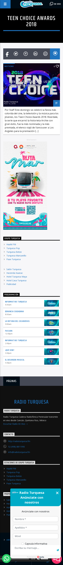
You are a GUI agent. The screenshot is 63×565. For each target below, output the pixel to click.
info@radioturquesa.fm (19, 452)
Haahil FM (11, 244)
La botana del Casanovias (17, 321)
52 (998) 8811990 (16, 446)
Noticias (9, 66)
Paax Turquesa (13, 259)
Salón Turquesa (13, 269)
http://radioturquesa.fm (19, 441)
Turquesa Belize (14, 252)
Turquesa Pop (13, 248)
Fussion (9, 331)
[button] (6, 558)
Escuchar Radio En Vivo (14, 423)
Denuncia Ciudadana (14, 311)
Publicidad (11, 284)
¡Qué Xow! (9, 350)
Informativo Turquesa (16, 302)
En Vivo (57, 4)
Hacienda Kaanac (14, 273)
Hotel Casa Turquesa (16, 280)
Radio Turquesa (11, 101)
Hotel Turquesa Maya (16, 276)
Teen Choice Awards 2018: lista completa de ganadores (30, 83)
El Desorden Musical (14, 360)
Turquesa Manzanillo (16, 255)
